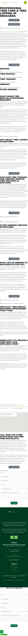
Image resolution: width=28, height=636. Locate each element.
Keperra (2, 408)
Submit (14, 503)
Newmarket (15, 406)
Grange (21, 406)
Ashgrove (9, 406)
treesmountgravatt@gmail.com (14, 556)
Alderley (16, 405)
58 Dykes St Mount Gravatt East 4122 (14, 546)
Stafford (25, 406)
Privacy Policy (6, 580)
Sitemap (23, 580)
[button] (14, 24)
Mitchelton (21, 405)
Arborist (5, 84)
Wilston (6, 408)
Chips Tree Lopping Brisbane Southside (11, 31)
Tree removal (7, 74)
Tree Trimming (14, 567)
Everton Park (3, 406)
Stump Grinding (8, 89)
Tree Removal (14, 566)
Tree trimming (8, 79)
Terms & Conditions (15, 580)
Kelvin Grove (12, 408)
